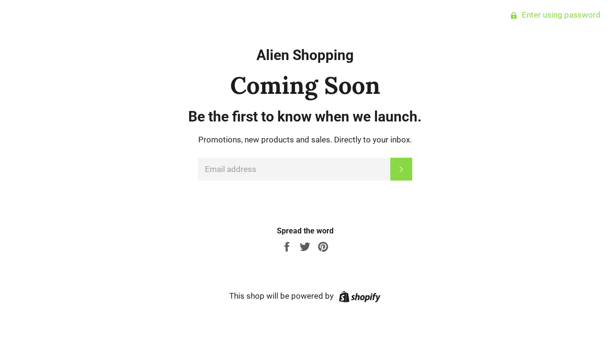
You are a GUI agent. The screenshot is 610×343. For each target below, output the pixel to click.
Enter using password (560, 15)
